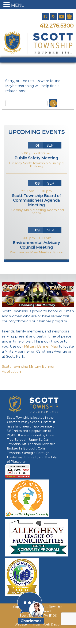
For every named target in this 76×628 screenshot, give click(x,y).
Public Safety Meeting (36, 158)
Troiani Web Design (47, 624)
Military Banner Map (41, 346)
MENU (17, 5)
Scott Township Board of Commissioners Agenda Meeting (36, 200)
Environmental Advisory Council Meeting (36, 245)
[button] (7, 4)
